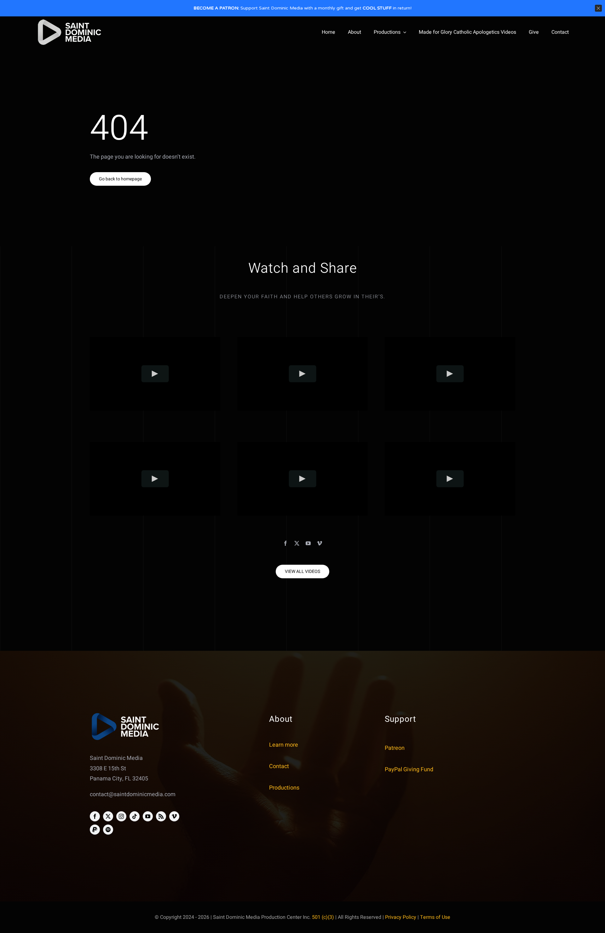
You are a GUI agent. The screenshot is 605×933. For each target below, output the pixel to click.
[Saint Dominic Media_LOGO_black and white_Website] (69, 20)
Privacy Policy (400, 917)
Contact (279, 766)
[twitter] (296, 543)
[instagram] (121, 816)
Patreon (395, 748)
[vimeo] (319, 543)
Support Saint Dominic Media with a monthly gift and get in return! (302, 8)
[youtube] (308, 543)
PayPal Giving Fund (409, 769)
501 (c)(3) (323, 917)
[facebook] (285, 543)
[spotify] (108, 830)
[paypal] (95, 830)
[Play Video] (155, 373)
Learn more (283, 745)
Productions (284, 788)
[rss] (161, 816)
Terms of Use (435, 917)
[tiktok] (135, 816)
